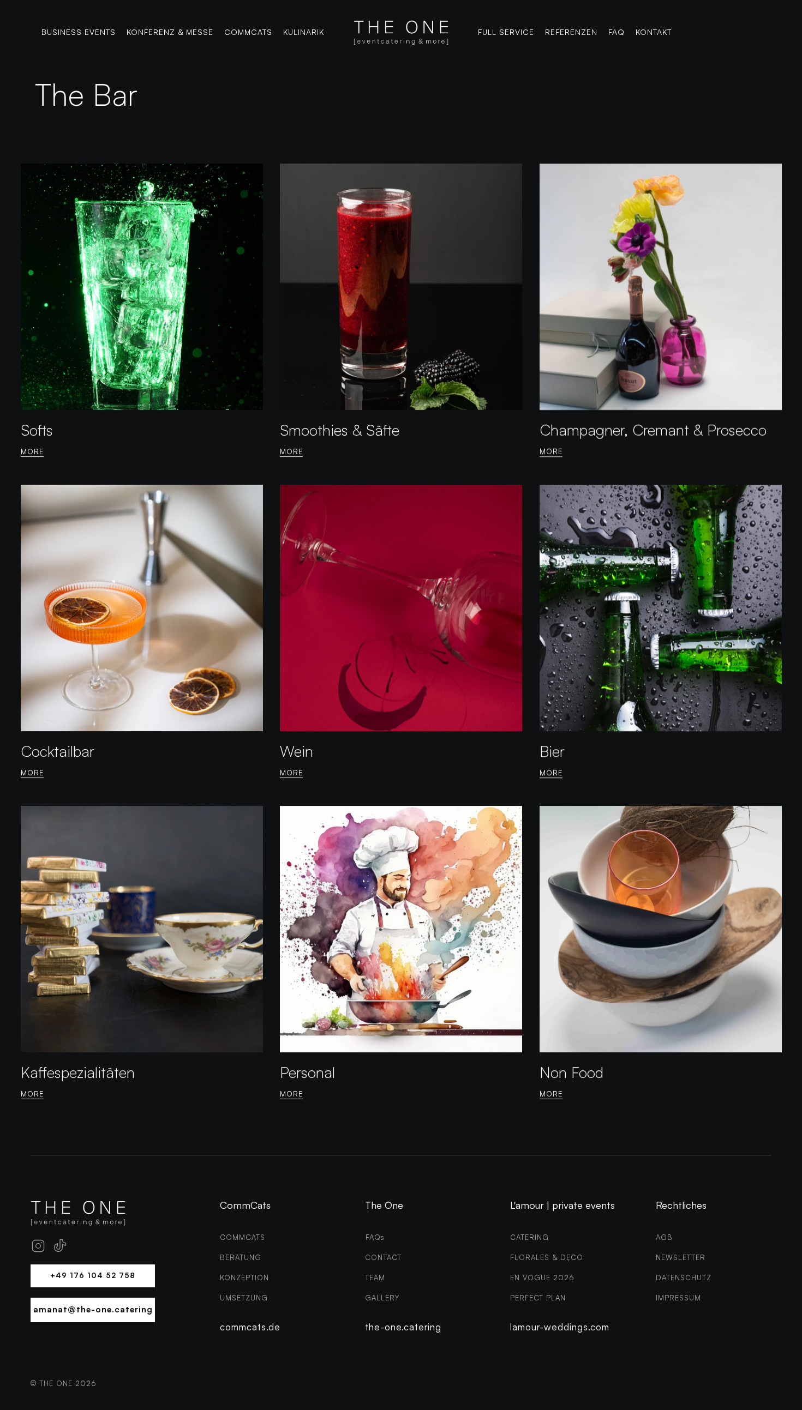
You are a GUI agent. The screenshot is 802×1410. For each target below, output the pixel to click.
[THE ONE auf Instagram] (38, 1246)
